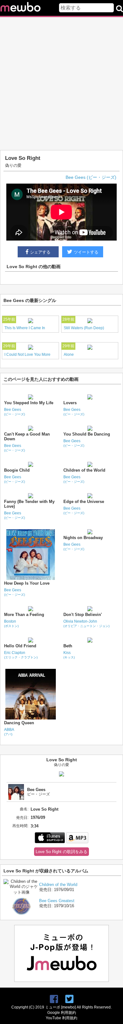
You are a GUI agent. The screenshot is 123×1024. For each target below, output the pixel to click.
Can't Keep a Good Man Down (27, 436)
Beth (67, 646)
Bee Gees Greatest (56, 900)
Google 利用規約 (61, 1012)
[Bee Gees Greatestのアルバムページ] (21, 916)
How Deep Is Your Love (27, 583)
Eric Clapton (21, 654)
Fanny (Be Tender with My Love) (29, 504)
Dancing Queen (19, 722)
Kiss (69, 654)
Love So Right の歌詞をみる (61, 851)
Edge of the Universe (83, 501)
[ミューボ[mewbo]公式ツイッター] (69, 999)
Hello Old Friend (20, 646)
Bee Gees (14, 411)
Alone (69, 354)
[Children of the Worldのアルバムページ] (21, 892)
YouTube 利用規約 (61, 1018)
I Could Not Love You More (27, 354)
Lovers (70, 402)
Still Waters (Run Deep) (84, 328)
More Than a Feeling (24, 614)
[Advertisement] (61, 83)
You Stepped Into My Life (28, 402)
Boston (11, 623)
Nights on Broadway (83, 537)
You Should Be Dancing (86, 434)
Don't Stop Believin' (82, 614)
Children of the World (84, 470)
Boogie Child (17, 470)
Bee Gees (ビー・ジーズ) (91, 177)
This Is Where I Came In (24, 328)
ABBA (9, 731)
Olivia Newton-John (86, 623)
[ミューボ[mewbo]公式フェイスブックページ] (54, 999)
